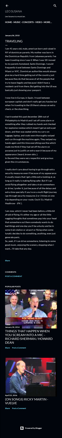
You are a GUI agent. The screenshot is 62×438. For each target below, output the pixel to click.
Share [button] (7, 260)
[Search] (55, 5)
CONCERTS (28, 22)
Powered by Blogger (33, 428)
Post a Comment (13, 276)
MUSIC (17, 22)
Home (8, 22)
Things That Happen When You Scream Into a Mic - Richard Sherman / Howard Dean (29, 336)
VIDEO (38, 22)
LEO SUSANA (13, 11)
